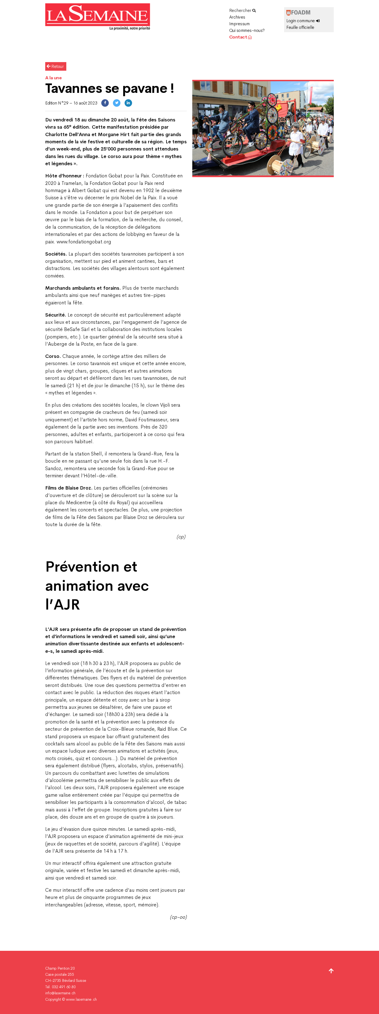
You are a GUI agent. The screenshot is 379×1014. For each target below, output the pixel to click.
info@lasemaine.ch (60, 992)
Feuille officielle (300, 27)
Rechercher (240, 10)
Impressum (239, 24)
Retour (57, 66)
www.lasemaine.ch (81, 999)
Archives (237, 17)
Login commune (301, 21)
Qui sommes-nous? (247, 30)
